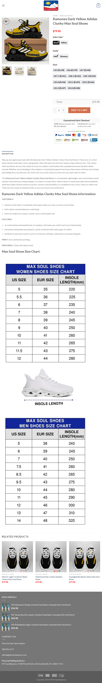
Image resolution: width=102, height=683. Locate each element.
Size (55, 64)
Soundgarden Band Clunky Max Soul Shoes (84, 578)
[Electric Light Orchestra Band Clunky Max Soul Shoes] (17, 556)
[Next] (45, 41)
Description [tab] (7, 154)
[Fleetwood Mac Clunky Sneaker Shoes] (51, 556)
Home (55, 16)
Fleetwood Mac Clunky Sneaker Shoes (48, 578)
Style (56, 51)
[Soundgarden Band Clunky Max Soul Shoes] (84, 556)
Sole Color (58, 37)
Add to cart (79, 110)
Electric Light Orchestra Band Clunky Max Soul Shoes (14, 578)
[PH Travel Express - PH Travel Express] (51, 5)
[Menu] (3, 5)
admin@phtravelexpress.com (14, 655)
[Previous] (6, 41)
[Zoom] (5, 61)
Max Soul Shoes (66, 16)
